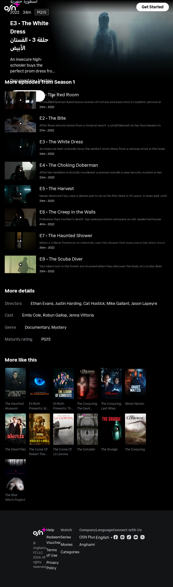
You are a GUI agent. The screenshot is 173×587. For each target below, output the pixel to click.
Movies (67, 544)
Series (66, 537)
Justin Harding (68, 303)
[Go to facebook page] (115, 538)
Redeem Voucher (53, 539)
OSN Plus (87, 537)
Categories (70, 551)
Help (50, 529)
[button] (152, 7)
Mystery (58, 327)
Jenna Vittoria (81, 315)
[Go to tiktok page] (129, 538)
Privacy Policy (52, 565)
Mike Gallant (118, 303)
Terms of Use (51, 552)
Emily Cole (31, 315)
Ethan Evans (42, 303)
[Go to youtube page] (136, 538)
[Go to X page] (142, 538)
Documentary (37, 327)
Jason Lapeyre (144, 303)
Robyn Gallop (55, 315)
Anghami (87, 544)
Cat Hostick (94, 303)
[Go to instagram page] (122, 538)
